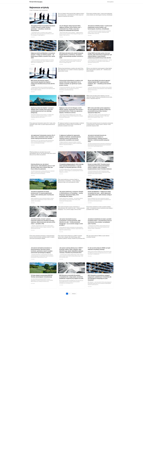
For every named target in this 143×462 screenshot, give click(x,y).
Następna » (74, 293)
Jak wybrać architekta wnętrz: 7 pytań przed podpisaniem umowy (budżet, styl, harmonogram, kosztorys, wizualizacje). (100, 27)
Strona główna (110, 1)
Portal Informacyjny (35, 2)
